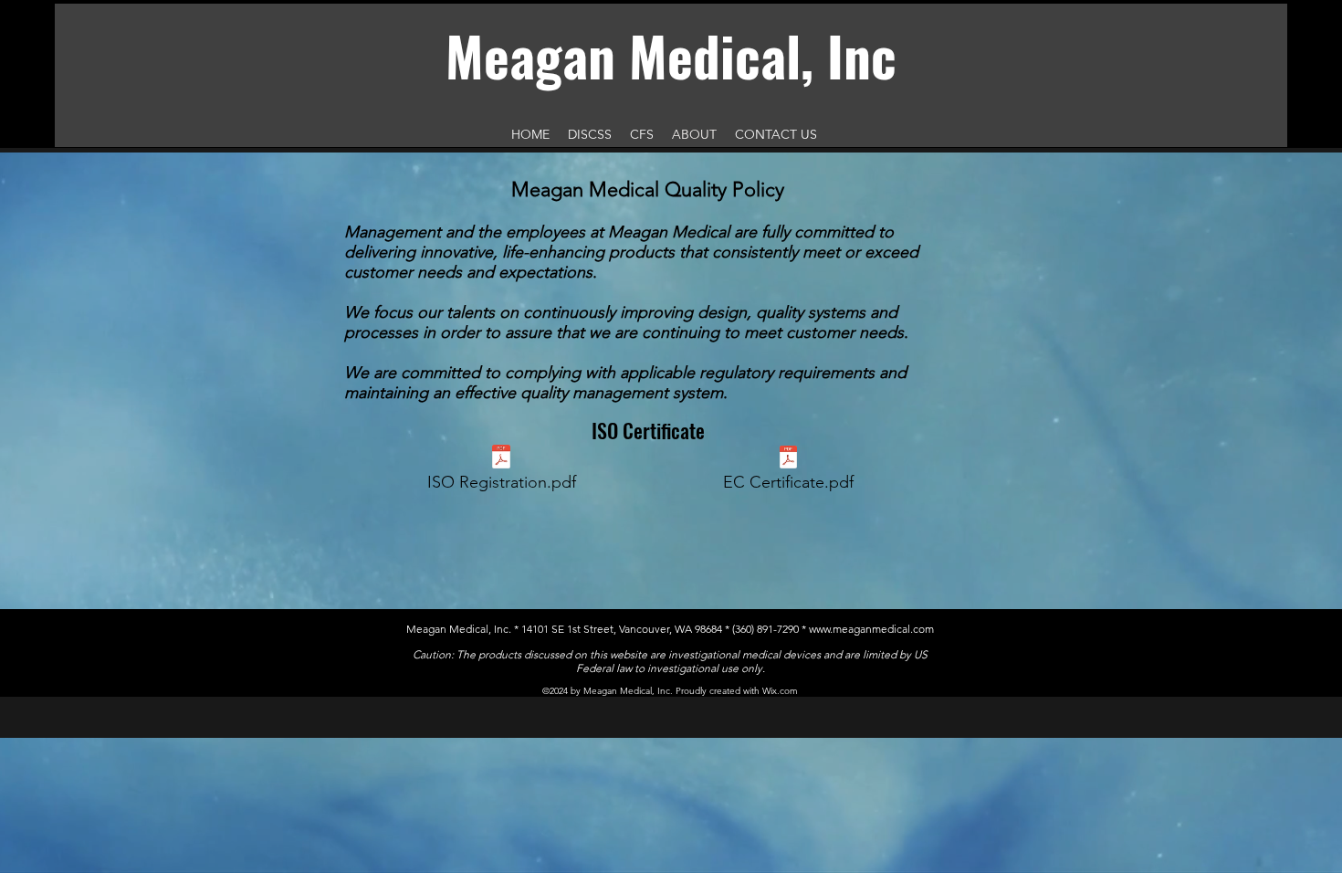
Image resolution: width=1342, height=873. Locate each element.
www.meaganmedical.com (871, 629)
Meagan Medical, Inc (671, 55)
